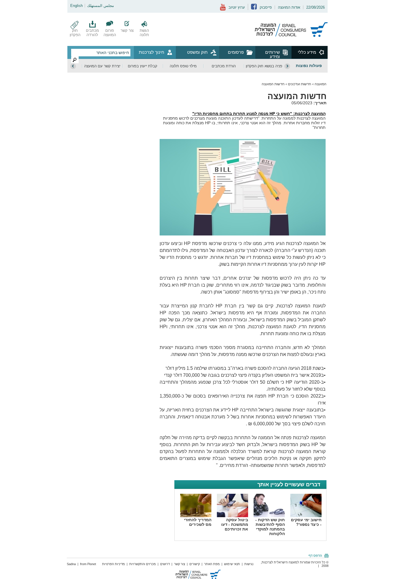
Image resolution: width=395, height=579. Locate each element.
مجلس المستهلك (100, 5)
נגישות (248, 564)
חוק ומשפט (197, 52)
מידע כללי (307, 52)
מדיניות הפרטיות (113, 564)
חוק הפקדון (75, 32)
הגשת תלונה (144, 32)
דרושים (165, 564)
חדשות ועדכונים (299, 84)
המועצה (320, 84)
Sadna (71, 564)
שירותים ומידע (272, 54)
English (76, 5)
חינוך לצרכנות (151, 52)
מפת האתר (212, 564)
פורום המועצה (110, 32)
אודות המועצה (289, 7)
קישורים (194, 564)
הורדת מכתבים (224, 66)
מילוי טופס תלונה (183, 66)
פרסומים (236, 52)
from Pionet (88, 564)
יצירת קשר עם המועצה (102, 66)
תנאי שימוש (232, 564)
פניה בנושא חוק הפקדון (264, 66)
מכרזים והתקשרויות (142, 564)
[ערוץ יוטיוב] (223, 9)
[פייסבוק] (254, 8)
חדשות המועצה (273, 84)
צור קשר (127, 30)
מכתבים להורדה (92, 32)
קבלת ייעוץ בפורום (142, 66)
